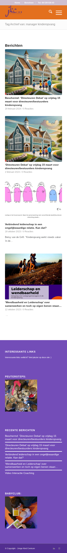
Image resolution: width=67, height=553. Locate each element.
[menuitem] (17, 3)
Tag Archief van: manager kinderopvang (30, 24)
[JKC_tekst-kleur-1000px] (28, 12)
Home (17, 3)
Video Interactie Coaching (19, 473)
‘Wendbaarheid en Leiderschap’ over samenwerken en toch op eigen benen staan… (31, 465)
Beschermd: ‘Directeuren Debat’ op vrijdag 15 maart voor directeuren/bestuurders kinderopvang (32, 101)
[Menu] (57, 12)
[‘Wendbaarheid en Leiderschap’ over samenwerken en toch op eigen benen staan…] (33, 276)
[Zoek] (48, 12)
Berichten (29, 3)
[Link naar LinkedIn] (54, 548)
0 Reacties (28, 109)
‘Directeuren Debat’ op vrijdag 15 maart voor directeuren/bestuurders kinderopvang (30, 447)
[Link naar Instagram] (59, 548)
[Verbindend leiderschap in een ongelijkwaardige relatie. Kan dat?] (33, 198)
